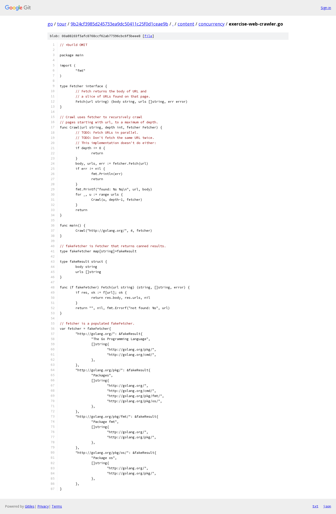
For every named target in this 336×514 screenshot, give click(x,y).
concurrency (212, 24)
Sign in (326, 7)
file (148, 36)
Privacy (43, 506)
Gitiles (29, 506)
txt (315, 506)
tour (61, 24)
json (327, 506)
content (186, 24)
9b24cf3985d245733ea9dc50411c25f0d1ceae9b (119, 24)
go (50, 24)
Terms (57, 506)
